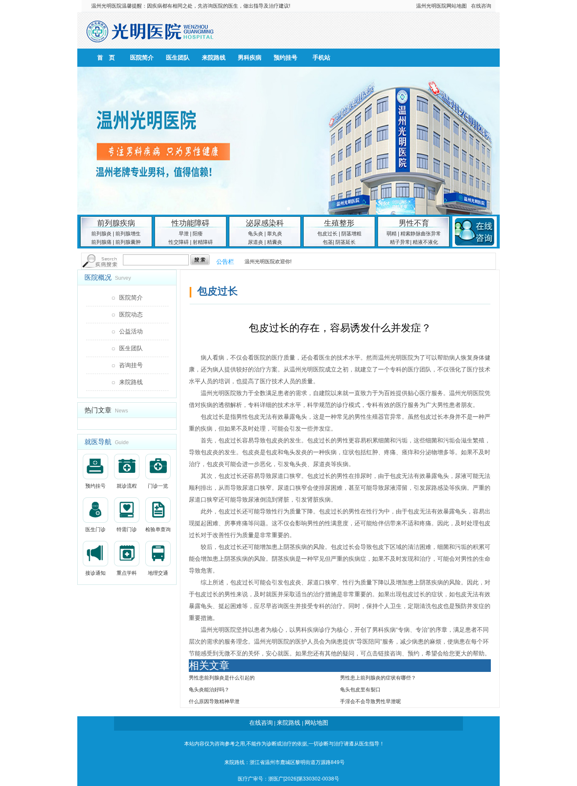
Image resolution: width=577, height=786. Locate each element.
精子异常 (400, 242)
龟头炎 (255, 234)
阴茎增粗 (351, 234)
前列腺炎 (101, 234)
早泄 (184, 234)
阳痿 (198, 234)
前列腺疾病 (116, 223)
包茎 (328, 242)
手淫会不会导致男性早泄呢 (370, 701)
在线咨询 (481, 6)
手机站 (321, 57)
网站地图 (456, 6)
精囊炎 (274, 242)
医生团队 (178, 57)
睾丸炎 (274, 234)
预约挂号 (285, 57)
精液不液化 (425, 242)
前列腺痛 (101, 242)
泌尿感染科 (265, 223)
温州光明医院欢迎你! (268, 262)
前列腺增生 (128, 234)
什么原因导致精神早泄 (214, 701)
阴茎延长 (345, 242)
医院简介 (142, 57)
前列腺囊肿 (128, 242)
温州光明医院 (106, 6)
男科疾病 (249, 57)
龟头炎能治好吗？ (209, 690)
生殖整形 (339, 223)
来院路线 (214, 57)
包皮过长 (327, 234)
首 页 (106, 57)
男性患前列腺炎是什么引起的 (222, 678)
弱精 (391, 234)
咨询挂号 (131, 365)
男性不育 (414, 223)
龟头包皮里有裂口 (360, 690)
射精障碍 (203, 242)
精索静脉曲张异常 (420, 234)
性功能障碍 (190, 223)
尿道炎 (255, 242)
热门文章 (98, 410)
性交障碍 (179, 242)
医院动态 (131, 314)
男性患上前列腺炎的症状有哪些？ (378, 678)
